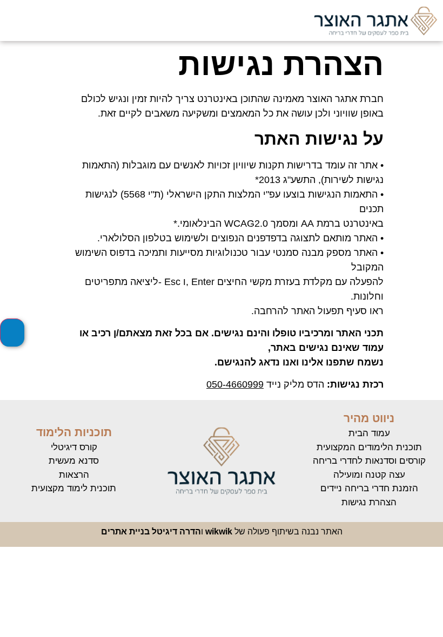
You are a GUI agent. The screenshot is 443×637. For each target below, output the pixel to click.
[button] (107, 20)
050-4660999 (235, 384)
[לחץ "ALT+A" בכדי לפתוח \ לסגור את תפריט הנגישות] (12, 332)
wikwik (218, 531)
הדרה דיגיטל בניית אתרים (151, 531)
